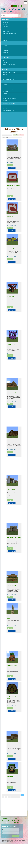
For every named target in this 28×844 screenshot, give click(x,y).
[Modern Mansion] (12, 480)
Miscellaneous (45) (7, 77)
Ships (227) (5, 86)
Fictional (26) (6, 29)
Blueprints (12, 167)
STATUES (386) (5, 57)
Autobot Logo (10, 296)
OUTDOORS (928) (6, 43)
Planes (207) (5, 91)
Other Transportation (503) (9, 98)
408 (19, 795)
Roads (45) (5, 52)
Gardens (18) (6, 48)
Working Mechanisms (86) (8, 103)
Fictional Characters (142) (9, 64)
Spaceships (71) (6, 100)
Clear (22, 134)
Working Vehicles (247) (8, 96)
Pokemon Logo (10, 248)
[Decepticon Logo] (12, 335)
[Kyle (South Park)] (12, 767)
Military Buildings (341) (8, 38)
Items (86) (5, 74)
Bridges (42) (5, 50)
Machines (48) (6, 105)
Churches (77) (6, 24)
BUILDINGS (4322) (6, 19)
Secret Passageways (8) (8, 110)
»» (19, 797)
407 (16, 795)
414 (14, 797)
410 (3, 797)
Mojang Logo (10, 216)
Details (10, 165)
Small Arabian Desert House (14, 537)
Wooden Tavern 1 (11, 585)
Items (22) (5, 108)
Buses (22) (5, 93)
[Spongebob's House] (12, 656)
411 (6, 797)
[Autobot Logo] (12, 287)
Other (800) (5, 54)
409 (22, 795)
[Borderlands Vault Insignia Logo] (12, 688)
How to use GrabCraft (7, 821)
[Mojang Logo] (12, 208)
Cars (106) (5, 84)
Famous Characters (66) (8, 67)
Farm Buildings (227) (7, 35)
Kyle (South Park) (11, 776)
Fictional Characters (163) (9, 72)
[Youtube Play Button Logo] (12, 176)
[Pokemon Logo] (12, 239)
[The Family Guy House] (12, 736)
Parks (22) (5, 45)
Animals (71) (5, 62)
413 (12, 797)
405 (10, 795)
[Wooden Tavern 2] (12, 384)
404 (7, 795)
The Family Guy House (12, 745)
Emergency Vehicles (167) (8, 89)
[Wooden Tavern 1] (12, 577)
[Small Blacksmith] (12, 432)
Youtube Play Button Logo (13, 185)
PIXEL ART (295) (5, 69)
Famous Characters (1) (8, 79)
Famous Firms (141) (7, 26)
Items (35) (5, 60)
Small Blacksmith (11, 440)
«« (2, 795)
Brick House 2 (10, 153)
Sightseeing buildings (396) (9, 33)
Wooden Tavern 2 (11, 392)
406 (13, 795)
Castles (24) (5, 22)
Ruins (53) (5, 40)
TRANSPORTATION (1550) (8, 81)
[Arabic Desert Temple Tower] (12, 608)
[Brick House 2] (12, 145)
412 (9, 797)
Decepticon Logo (11, 344)
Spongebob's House (12, 665)
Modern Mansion (11, 489)
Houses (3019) (6, 31)
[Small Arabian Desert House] (12, 528)
